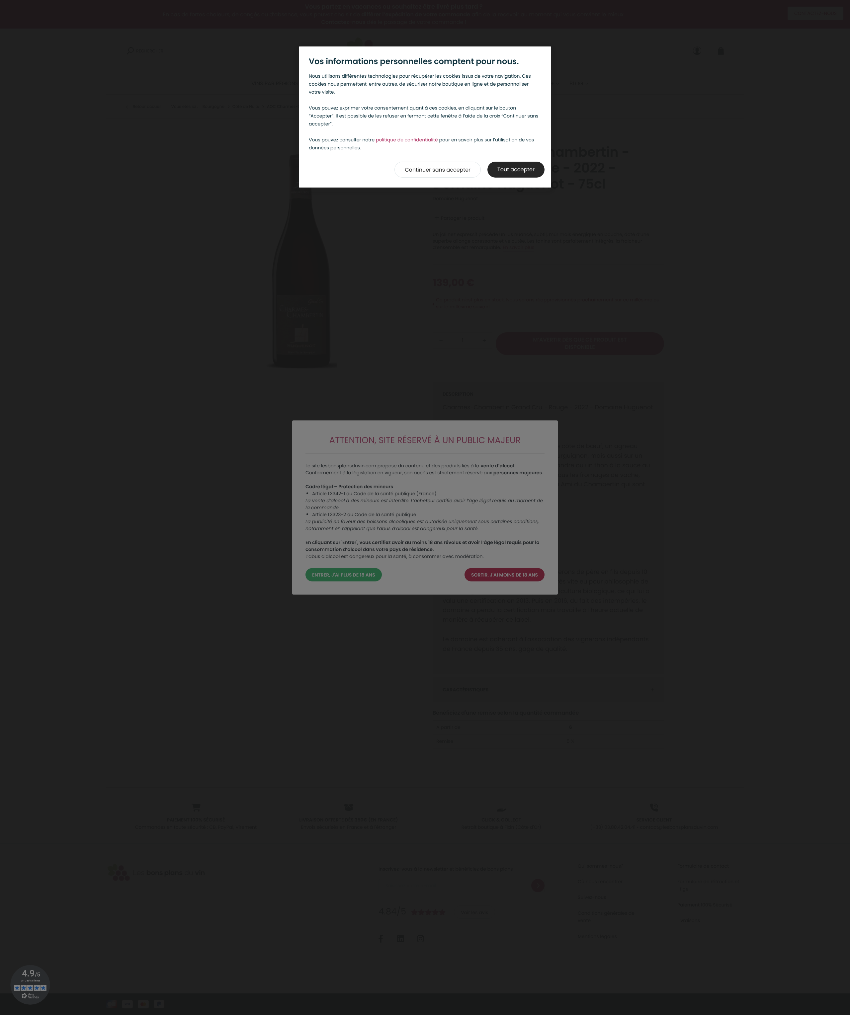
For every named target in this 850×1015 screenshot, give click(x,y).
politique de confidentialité (407, 139)
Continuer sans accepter (437, 170)
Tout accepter (516, 169)
